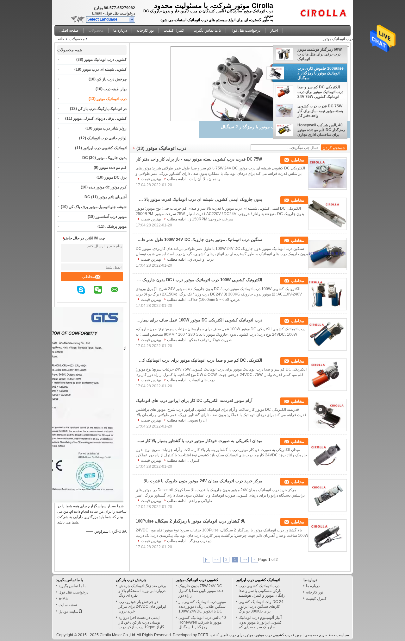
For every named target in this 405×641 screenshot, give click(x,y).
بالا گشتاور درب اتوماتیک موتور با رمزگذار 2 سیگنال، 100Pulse (191, 521)
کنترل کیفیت (174, 30)
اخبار (274, 30)
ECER (203, 635)
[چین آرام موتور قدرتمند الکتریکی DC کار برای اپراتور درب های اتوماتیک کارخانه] (327, 415)
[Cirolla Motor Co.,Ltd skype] (85, 294)
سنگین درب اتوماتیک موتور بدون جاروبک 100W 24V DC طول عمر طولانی (199, 239)
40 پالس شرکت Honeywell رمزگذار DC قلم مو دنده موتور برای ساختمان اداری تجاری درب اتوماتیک (321, 130)
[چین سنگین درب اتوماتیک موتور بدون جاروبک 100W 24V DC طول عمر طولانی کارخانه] (327, 254)
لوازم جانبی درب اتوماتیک (107, 138)
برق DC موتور (115, 177)
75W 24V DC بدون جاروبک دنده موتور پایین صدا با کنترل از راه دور (200, 591)
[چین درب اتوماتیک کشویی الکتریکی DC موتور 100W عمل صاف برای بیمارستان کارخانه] (327, 334)
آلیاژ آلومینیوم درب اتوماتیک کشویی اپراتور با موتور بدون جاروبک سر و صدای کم (260, 622)
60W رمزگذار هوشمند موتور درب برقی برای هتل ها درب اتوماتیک (319, 54)
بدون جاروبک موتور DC (104, 157)
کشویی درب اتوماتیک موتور (105, 59)
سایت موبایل (68, 611)
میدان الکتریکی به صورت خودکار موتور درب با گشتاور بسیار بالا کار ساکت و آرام (199, 440)
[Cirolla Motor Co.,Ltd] (132, 19)
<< (244, 559)
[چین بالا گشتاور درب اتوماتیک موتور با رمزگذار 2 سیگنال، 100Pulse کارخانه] (327, 535)
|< (254, 559)
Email (97, 13)
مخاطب (88, 276)
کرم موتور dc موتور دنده (108, 187)
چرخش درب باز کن (112, 79)
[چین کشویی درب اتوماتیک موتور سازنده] (325, 11)
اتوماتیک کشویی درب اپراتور (105, 148)
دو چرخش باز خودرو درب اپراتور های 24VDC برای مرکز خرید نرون (142, 606)
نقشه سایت (68, 605)
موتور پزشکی (116, 226)
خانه (61, 39)
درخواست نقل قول (120, 13)
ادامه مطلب (176, 179)
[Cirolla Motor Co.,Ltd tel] (72, 296)
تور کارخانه (145, 30)
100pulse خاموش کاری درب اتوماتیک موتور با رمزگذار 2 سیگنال (320, 73)
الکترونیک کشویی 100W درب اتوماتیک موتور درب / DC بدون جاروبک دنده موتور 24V (199, 279)
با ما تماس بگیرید (207, 30)
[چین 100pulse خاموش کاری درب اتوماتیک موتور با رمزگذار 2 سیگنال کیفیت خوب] (260, 110)
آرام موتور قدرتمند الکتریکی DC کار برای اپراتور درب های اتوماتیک (194, 400)
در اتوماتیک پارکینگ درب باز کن (102, 108)
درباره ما (120, 30)
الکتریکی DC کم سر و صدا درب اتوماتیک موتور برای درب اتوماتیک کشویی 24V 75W (320, 92)
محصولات (95, 30)
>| (206, 559)
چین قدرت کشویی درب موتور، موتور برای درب (265, 635)
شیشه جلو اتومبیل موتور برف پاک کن (98, 207)
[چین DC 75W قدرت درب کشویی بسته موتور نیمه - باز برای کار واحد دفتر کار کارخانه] (327, 173)
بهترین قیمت (151, 179)
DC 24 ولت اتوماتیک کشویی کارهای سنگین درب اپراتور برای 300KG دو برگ (261, 606)
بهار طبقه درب (115, 89)
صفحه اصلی (68, 30)
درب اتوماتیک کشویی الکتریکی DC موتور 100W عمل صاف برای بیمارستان (199, 320)
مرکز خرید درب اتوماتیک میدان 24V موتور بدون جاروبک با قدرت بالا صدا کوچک (199, 481)
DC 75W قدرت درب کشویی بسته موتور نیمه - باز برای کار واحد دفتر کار (320, 111)
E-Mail (64, 598)
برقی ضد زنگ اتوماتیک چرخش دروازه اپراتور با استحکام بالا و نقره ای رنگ (142, 591)
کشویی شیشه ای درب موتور (104, 69)
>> (217, 559)
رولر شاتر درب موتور (110, 128)
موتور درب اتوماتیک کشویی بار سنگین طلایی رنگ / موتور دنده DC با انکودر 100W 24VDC (202, 606)
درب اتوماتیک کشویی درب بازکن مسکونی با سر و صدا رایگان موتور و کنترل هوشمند (262, 591)
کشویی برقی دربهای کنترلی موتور (100, 118)
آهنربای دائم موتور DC (105, 197)
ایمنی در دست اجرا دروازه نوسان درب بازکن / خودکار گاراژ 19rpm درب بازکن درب (141, 622)
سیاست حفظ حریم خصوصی (326, 635)
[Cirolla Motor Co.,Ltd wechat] (102, 294)
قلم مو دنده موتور (113, 167)
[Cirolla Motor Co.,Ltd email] (119, 294)
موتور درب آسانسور (111, 216)
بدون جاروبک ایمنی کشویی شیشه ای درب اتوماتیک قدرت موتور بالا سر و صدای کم (199, 199)
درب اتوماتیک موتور (112, 99)
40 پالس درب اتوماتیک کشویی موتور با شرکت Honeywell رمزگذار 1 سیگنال (202, 622)
